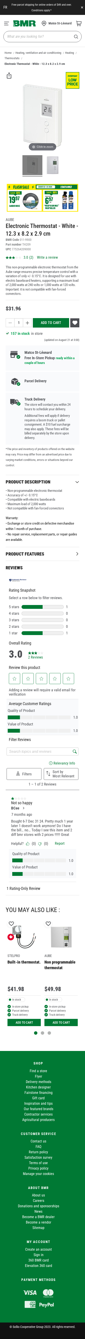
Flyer (38, 1076)
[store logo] (24, 23)
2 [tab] (42, 1033)
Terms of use (38, 1163)
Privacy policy (38, 1168)
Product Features (25, 554)
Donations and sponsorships (38, 1206)
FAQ (38, 1146)
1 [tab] (35, 1033)
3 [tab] (49, 1033)
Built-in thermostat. (24, 962)
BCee (15, 808)
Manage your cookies (38, 1174)
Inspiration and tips (38, 1103)
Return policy (38, 1152)
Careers (38, 1200)
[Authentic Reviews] (18, 580)
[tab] (42, 482)
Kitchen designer (38, 1087)
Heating (69, 52)
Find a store (38, 1071)
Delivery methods (38, 1082)
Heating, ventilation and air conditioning (38, 52)
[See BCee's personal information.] (23, 808)
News (38, 1211)
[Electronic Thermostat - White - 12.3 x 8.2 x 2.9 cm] (32, 165)
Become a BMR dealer (38, 1217)
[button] (14, 678)
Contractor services (38, 1114)
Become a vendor (38, 1222)
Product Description (28, 482)
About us (38, 1195)
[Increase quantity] (27, 322)
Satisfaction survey (38, 1157)
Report (60, 843)
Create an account (38, 1249)
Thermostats (12, 58)
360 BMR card (38, 1260)
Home (8, 52)
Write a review (47, 257)
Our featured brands (38, 1109)
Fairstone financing (38, 1092)
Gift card (38, 1098)
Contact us (38, 1141)
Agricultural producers (38, 1120)
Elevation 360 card (38, 1266)
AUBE (10, 219)
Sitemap (38, 1228)
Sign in (39, 1255)
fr (5, 7)
